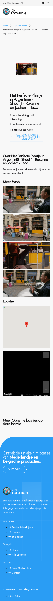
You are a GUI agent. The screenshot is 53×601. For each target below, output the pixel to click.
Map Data (28, 395)
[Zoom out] (46, 390)
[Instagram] (48, 3)
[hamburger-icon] (47, 12)
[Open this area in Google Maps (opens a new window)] (8, 394)
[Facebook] (42, 3)
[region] (26, 373)
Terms (35, 395)
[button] (27, 324)
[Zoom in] (46, 384)
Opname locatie (20, 25)
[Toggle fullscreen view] (46, 355)
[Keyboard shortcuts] (22, 395)
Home (5, 25)
